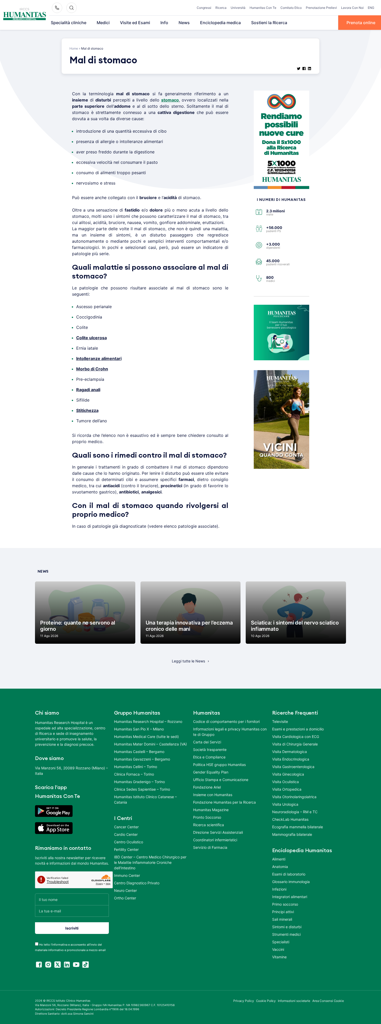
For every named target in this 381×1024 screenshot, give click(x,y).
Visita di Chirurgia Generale (295, 744)
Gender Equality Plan (210, 772)
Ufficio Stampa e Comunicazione (220, 779)
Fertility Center (126, 849)
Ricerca (221, 8)
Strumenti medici (286, 934)
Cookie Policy (266, 1001)
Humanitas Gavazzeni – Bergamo (142, 759)
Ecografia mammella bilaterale (297, 827)
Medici (103, 22)
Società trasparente (210, 749)
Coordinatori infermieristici (215, 840)
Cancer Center (126, 827)
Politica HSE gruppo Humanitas (219, 764)
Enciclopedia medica (220, 22)
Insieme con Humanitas (212, 794)
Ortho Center (125, 898)
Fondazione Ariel (207, 787)
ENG (371, 8)
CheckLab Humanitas (290, 819)
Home (73, 48)
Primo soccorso (285, 904)
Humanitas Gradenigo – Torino (139, 781)
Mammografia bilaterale (292, 834)
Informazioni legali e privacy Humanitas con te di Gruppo (230, 732)
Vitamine (279, 957)
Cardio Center (126, 834)
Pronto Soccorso (207, 817)
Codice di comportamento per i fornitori (226, 721)
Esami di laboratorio (288, 874)
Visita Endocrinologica (290, 759)
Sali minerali (282, 919)
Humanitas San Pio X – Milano (139, 729)
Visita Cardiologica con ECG (295, 736)
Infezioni (279, 889)
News (184, 22)
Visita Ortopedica (286, 789)
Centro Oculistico (128, 842)
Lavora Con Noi (352, 8)
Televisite (280, 721)
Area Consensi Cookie (328, 1001)
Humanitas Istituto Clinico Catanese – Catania (145, 799)
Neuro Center (125, 890)
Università (238, 8)
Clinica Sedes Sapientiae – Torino (142, 789)
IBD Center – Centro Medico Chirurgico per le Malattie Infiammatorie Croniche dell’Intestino (150, 862)
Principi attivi (283, 912)
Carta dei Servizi (207, 742)
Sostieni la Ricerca (269, 22)
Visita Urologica (285, 804)
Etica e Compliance (209, 757)
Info (164, 22)
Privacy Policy (243, 1001)
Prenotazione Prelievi (321, 8)
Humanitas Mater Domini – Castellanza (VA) (150, 744)
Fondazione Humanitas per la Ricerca (224, 802)
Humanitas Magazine (211, 810)
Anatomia (280, 866)
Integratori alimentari (289, 896)
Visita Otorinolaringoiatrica (294, 797)
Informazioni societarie (294, 1001)
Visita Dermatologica (289, 751)
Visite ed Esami (135, 22)
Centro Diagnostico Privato (136, 883)
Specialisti (280, 942)
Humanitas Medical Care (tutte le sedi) (146, 736)
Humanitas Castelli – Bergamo (139, 751)
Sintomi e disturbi (286, 927)
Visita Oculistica (285, 781)
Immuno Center (127, 875)
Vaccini (278, 949)
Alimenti (278, 859)
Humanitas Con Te (263, 8)
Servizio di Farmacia (210, 847)
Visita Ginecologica (288, 774)
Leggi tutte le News (188, 661)
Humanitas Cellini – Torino (135, 766)
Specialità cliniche (68, 22)
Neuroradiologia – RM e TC (295, 812)
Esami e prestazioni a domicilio (298, 729)
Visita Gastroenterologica (293, 766)
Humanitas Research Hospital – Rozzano (148, 721)
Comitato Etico (291, 8)
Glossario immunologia (291, 881)
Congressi (204, 8)
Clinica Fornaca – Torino (134, 774)
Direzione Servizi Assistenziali (218, 832)
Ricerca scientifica (208, 825)
